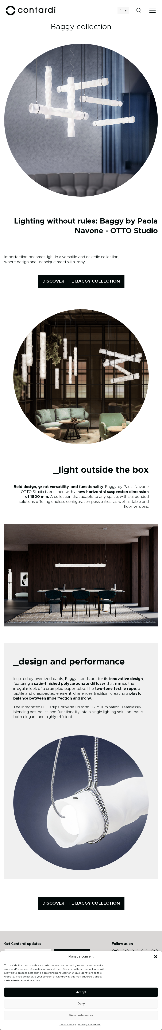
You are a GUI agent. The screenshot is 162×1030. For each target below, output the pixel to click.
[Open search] (139, 10)
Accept (81, 992)
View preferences (81, 1015)
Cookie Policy (67, 1024)
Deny (81, 1003)
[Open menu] (153, 10)
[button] (156, 957)
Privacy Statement (89, 1024)
